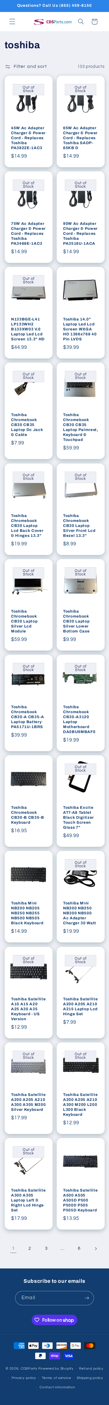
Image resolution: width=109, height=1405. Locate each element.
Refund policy (91, 1368)
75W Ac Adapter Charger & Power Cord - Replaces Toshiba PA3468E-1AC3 (28, 233)
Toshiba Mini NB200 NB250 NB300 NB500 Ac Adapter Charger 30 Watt (79, 913)
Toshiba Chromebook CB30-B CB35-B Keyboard (27, 815)
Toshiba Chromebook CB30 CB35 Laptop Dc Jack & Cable (27, 425)
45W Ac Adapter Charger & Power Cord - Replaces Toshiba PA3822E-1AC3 (28, 138)
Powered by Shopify (56, 1368)
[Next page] (95, 1248)
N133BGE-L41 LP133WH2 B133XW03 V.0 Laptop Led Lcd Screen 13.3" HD (28, 329)
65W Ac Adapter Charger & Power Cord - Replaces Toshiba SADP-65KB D (80, 138)
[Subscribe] (86, 1298)
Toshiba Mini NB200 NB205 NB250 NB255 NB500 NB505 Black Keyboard (27, 913)
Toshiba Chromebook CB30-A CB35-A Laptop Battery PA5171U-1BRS (27, 717)
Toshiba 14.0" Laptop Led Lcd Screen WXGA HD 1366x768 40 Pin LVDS (80, 329)
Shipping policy (90, 1378)
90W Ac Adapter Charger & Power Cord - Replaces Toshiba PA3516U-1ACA (80, 233)
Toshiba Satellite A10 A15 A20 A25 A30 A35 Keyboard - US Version (28, 1009)
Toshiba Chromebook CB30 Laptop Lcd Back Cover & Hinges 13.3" (27, 525)
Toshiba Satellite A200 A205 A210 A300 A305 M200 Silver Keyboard (28, 1102)
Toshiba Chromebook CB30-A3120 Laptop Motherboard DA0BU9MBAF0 (79, 719)
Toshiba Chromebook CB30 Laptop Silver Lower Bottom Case (76, 621)
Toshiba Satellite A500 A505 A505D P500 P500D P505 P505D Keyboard (80, 1200)
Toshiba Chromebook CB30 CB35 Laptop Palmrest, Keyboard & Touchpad (80, 427)
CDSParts (29, 1368)
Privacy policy (24, 1378)
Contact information (57, 1387)
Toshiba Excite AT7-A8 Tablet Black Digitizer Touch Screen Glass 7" (78, 817)
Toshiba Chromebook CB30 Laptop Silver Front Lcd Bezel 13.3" (79, 525)
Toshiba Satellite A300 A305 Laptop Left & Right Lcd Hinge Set (28, 1200)
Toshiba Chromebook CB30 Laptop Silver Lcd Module (24, 621)
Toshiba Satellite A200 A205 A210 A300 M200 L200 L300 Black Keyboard (80, 1104)
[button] (12, 21)
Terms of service (56, 1378)
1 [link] (13, 1248)
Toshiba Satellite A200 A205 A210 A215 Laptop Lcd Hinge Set (80, 1006)
